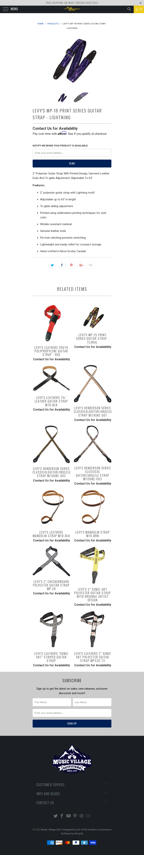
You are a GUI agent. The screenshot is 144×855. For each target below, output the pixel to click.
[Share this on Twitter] (52, 265)
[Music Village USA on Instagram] (81, 816)
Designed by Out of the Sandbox (79, 829)
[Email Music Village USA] (88, 816)
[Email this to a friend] (90, 265)
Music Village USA (51, 829)
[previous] (36, 60)
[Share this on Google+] (81, 265)
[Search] (129, 9)
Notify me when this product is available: (60, 145)
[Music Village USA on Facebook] (62, 816)
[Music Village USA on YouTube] (68, 816)
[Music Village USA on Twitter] (55, 816)
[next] (107, 60)
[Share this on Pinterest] (71, 265)
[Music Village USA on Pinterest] (75, 816)
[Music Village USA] (72, 9)
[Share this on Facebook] (62, 265)
